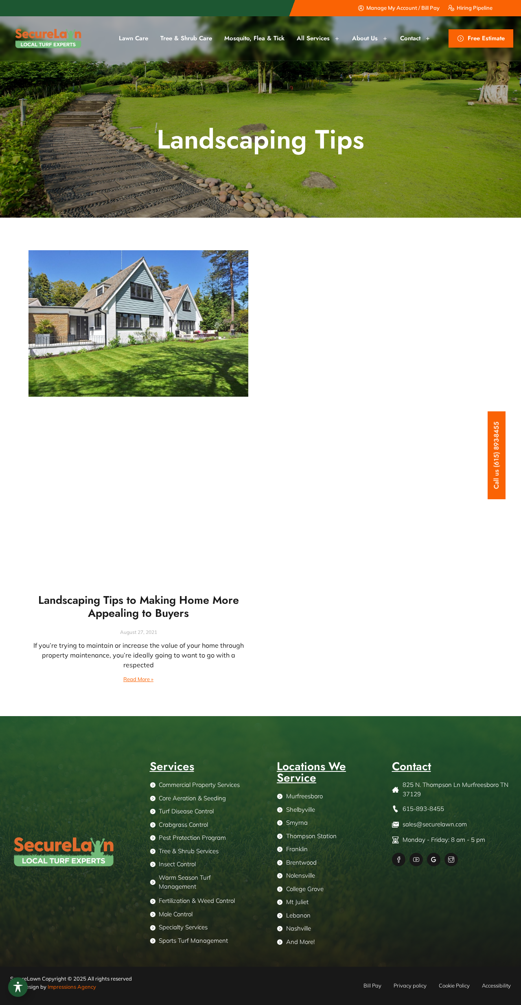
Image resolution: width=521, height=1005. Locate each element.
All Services (313, 38)
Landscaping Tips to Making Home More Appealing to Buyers (138, 606)
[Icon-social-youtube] (416, 859)
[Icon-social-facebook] (398, 859)
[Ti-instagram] (451, 859)
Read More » (138, 679)
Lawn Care (133, 38)
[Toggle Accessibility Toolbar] (18, 987)
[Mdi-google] (433, 859)
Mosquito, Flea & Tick (254, 38)
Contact (410, 38)
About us (365, 38)
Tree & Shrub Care (186, 38)
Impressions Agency (72, 986)
